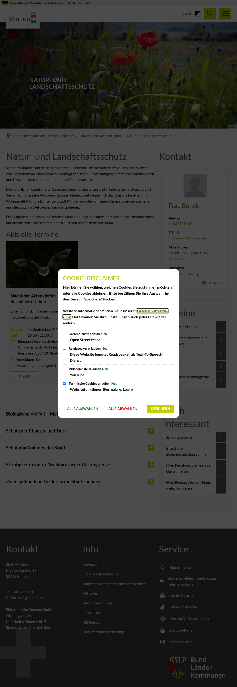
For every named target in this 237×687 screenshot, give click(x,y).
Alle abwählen (122, 408)
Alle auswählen (82, 408)
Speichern (160, 408)
